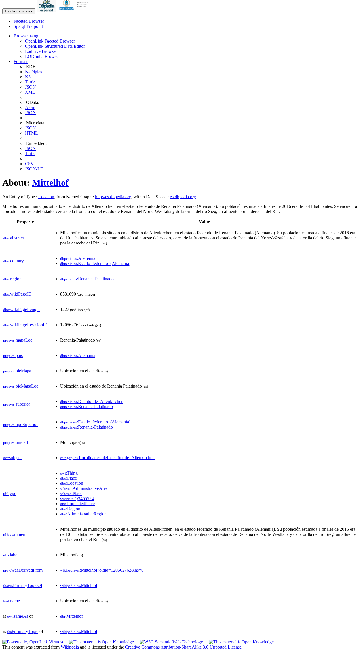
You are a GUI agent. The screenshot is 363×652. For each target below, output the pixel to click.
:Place (68, 478)
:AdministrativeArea (84, 488)
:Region (70, 508)
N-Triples (33, 71)
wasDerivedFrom (23, 570)
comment (14, 534)
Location (46, 196)
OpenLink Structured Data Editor (55, 46)
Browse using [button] (26, 36)
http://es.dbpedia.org (113, 196)
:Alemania (77, 258)
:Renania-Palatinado (86, 406)
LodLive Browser (41, 51)
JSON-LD (34, 168)
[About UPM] (75, 11)
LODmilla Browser (42, 56)
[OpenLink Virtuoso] (33, 642)
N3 (28, 76)
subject (12, 457)
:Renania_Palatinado (87, 278)
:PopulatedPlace (77, 503)
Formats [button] (21, 61)
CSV (29, 163)
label (10, 554)
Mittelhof (50, 182)
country (13, 260)
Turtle (30, 82)
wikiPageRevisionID (25, 324)
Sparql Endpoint (28, 26)
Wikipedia (70, 647)
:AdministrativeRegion (83, 513)
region (12, 278)
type (9, 493)
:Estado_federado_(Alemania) (95, 263)
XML (30, 92)
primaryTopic (22, 631)
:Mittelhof (78, 585)
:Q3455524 (77, 498)
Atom (30, 107)
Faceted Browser (29, 21)
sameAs (17, 616)
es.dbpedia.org (183, 196)
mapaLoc (17, 340)
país (13, 355)
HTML (31, 133)
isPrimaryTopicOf (22, 585)
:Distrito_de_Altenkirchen (91, 401)
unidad (15, 442)
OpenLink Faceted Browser (50, 41)
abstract (13, 237)
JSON (30, 87)
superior (16, 404)
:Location (71, 483)
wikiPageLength (21, 309)
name (11, 600)
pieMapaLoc (20, 386)
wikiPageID (17, 294)
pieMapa (17, 370)
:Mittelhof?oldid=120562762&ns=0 (101, 570)
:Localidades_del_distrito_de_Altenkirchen (107, 457)
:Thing (69, 473)
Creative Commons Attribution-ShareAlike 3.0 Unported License (183, 647)
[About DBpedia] (47, 11)
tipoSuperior (20, 424)
